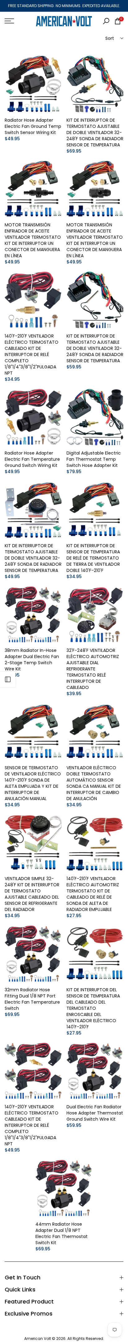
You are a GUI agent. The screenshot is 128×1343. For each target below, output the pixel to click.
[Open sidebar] (8, 679)
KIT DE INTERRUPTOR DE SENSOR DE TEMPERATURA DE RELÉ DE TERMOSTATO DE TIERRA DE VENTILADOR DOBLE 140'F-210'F (93, 558)
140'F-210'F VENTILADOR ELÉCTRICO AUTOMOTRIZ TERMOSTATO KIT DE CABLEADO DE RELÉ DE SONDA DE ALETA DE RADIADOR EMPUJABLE (92, 894)
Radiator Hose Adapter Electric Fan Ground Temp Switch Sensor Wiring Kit (33, 126)
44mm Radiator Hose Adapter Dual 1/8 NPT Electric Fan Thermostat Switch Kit (61, 1233)
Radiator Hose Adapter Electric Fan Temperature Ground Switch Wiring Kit (32, 459)
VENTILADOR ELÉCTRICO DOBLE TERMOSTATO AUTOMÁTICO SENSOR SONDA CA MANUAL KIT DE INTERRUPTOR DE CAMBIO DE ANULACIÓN (93, 783)
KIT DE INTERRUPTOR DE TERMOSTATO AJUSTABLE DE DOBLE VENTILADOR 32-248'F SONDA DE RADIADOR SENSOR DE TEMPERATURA (94, 132)
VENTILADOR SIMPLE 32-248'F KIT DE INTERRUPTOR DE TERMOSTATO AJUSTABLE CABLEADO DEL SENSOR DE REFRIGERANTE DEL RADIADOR (32, 894)
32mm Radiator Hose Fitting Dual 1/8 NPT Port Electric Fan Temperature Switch (32, 999)
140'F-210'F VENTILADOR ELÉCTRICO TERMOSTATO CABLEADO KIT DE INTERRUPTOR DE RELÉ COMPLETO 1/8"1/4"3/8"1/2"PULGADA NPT (31, 354)
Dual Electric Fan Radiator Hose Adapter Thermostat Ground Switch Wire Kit (94, 1113)
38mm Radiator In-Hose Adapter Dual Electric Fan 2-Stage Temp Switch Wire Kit (32, 659)
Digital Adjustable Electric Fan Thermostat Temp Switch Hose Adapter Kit (93, 459)
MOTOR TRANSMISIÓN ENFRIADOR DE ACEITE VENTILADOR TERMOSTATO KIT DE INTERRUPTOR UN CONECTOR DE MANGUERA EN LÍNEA (33, 240)
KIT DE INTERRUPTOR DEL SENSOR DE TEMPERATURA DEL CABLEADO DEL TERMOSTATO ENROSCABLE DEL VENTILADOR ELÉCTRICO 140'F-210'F (93, 1008)
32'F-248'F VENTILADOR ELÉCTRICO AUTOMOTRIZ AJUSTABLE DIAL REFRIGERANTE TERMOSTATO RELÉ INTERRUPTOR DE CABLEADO (92, 668)
